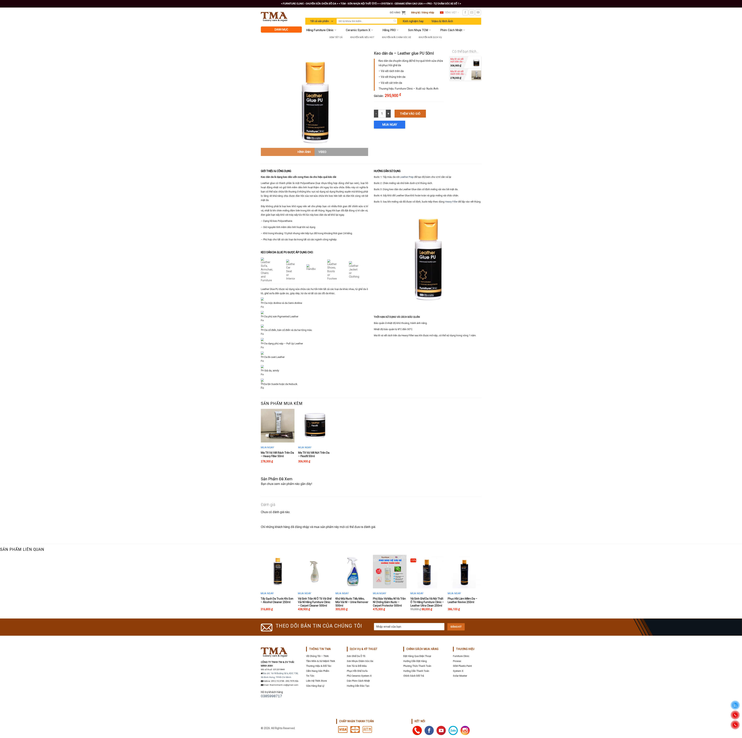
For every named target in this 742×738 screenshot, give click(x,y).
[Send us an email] (472, 12)
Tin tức (310, 675)
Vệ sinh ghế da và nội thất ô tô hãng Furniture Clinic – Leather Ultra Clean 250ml (427, 602)
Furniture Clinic (461, 656)
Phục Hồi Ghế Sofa (357, 670)
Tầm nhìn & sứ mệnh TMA (320, 661)
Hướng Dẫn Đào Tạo (358, 685)
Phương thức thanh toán (417, 665)
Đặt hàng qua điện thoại (417, 656)
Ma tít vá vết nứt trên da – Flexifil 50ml (313, 454)
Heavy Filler (451, 201)
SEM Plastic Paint (462, 665)
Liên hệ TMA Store (316, 680)
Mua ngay (389, 124)
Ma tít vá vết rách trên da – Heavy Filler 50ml (277, 454)
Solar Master (460, 675)
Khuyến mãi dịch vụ (430, 37)
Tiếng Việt (450, 12)
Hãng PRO (389, 30)
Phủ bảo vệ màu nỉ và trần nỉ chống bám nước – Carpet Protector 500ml (389, 602)
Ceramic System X (358, 30)
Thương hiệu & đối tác (318, 665)
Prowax (457, 661)
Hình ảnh (304, 152)
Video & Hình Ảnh (442, 21)
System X (458, 670)
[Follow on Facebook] (465, 12)
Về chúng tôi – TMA (317, 656)
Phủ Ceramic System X (359, 675)
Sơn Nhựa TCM (418, 30)
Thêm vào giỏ (410, 113)
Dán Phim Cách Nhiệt (358, 680)
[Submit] (394, 21)
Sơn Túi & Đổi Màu (357, 665)
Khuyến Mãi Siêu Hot (362, 37)
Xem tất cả (335, 37)
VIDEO (322, 152)
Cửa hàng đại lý (315, 685)
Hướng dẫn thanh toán (416, 670)
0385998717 (271, 696)
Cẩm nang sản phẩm (317, 670)
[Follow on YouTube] (478, 12)
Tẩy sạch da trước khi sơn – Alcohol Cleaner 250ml (277, 600)
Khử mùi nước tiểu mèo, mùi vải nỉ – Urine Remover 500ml (351, 602)
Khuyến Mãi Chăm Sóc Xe (396, 37)
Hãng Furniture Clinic (320, 30)
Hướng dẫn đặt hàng (415, 661)
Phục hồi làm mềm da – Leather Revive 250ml (462, 600)
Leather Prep (407, 176)
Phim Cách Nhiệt (451, 30)
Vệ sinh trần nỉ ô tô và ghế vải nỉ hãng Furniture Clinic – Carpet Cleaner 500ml (314, 602)
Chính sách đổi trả (413, 675)
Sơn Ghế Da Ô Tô (356, 656)
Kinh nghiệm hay (413, 21)
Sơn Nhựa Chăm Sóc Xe (360, 661)
